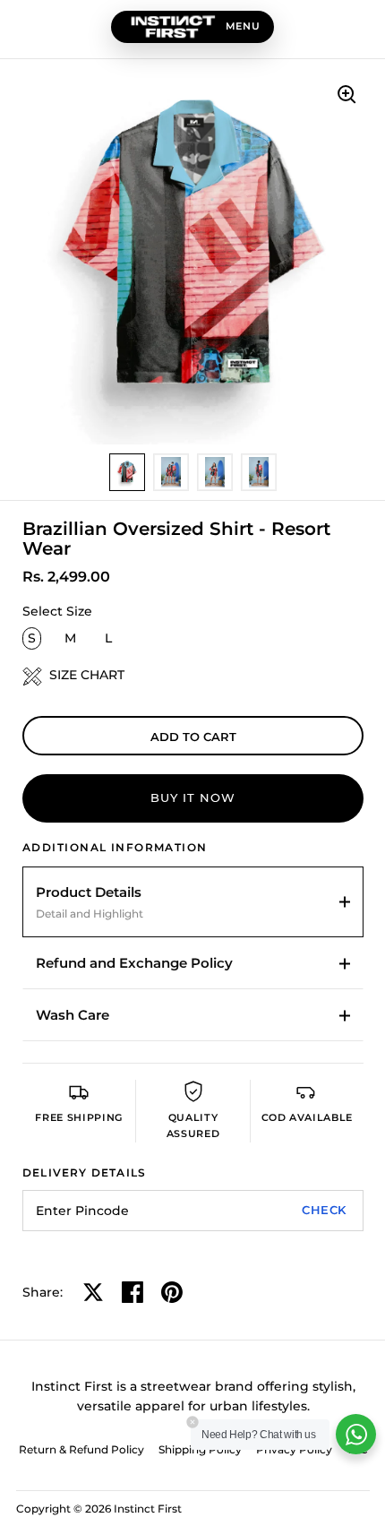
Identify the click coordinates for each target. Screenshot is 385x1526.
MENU (243, 26)
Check (324, 1210)
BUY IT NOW (192, 797)
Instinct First (148, 1508)
